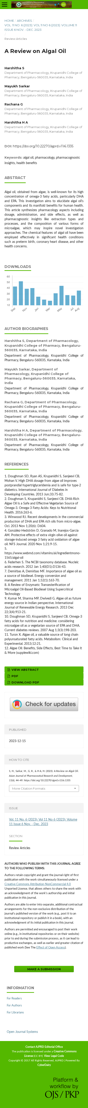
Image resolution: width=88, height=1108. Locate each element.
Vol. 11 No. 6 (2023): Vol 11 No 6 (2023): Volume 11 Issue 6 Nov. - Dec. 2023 (41, 27)
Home (9, 20)
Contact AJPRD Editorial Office (44, 1047)
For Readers (14, 998)
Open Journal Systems (22, 1032)
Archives (24, 20)
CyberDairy (44, 1065)
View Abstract (25, 669)
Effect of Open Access (50, 947)
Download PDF (25, 682)
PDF (14, 676)
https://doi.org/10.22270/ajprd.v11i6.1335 (43, 146)
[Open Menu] (4, 4)
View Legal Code (54, 1056)
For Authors (14, 1005)
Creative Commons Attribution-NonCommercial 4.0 (38, 884)
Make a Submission (44, 969)
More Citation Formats (28, 788)
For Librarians (15, 1012)
